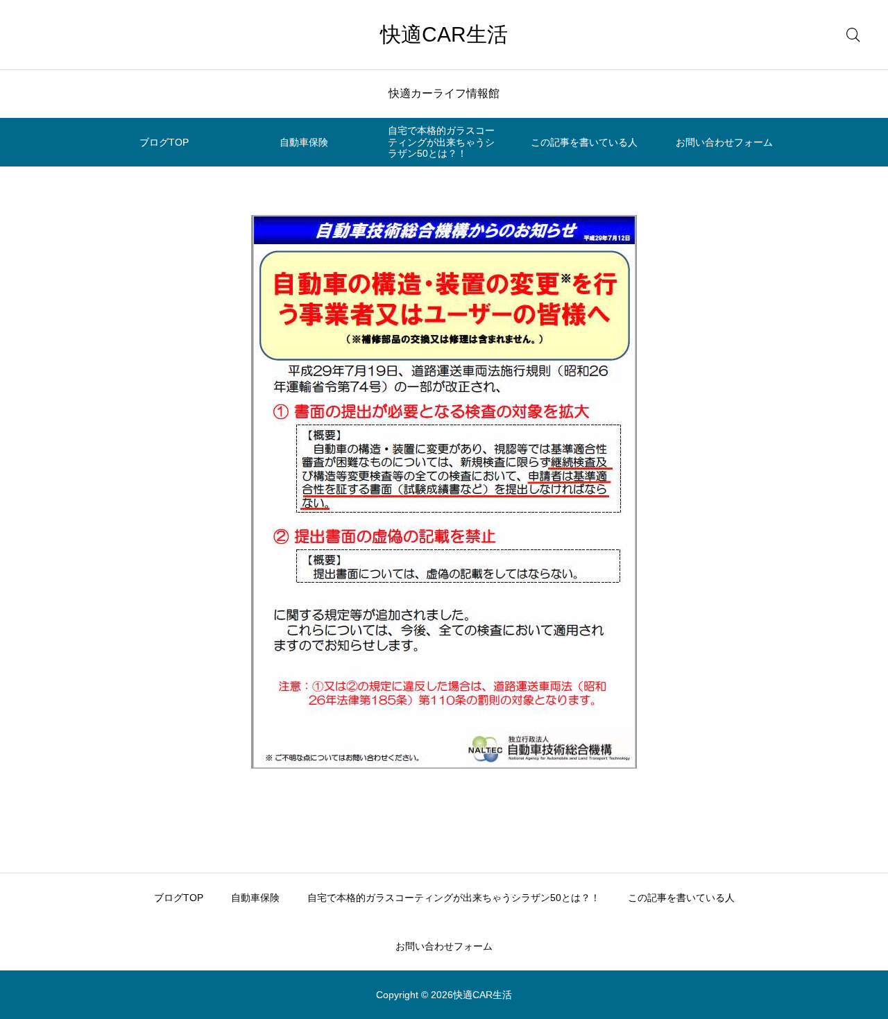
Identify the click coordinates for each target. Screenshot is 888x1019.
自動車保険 (304, 142)
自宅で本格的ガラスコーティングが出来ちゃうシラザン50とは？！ (441, 142)
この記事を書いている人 (584, 142)
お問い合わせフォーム (724, 142)
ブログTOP (164, 142)
